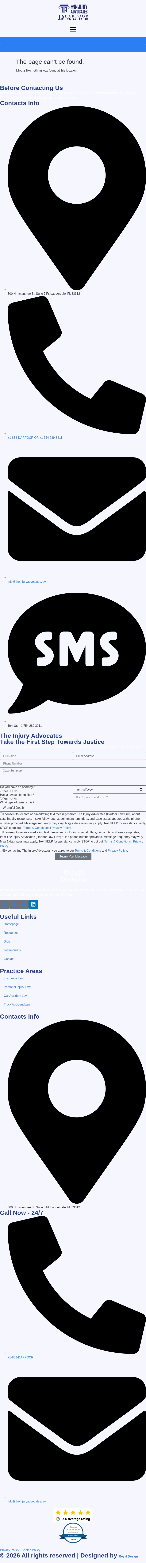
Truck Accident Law (17, 1004)
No (15, 791)
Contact (9, 959)
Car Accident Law (16, 995)
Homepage (11, 924)
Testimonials (12, 950)
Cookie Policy (30, 1550)
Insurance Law (14, 978)
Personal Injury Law (17, 987)
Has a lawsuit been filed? (17, 794)
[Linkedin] (33, 904)
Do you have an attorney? (17, 787)
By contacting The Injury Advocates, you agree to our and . (65, 850)
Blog (7, 941)
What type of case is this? (17, 802)
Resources (11, 932)
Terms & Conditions (36, 827)
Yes (5, 791)
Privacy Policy (61, 827)
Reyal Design (128, 1556)
